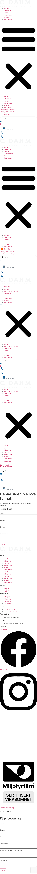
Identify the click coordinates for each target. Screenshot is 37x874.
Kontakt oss (8, 19)
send (3, 544)
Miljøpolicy (7, 599)
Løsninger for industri (11, 291)
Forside (6, 8)
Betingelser (7, 597)
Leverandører (8, 15)
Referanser (7, 11)
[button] (18, 58)
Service (6, 13)
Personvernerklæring (7, 808)
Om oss (6, 17)
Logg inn (7, 589)
